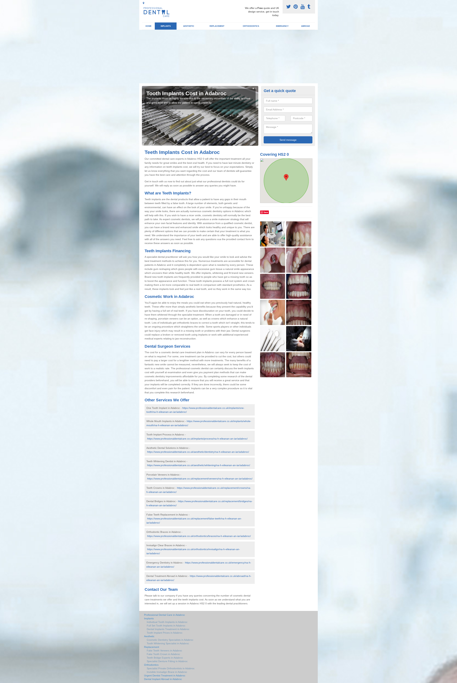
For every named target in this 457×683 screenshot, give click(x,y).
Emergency (282, 26)
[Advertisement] (228, 57)
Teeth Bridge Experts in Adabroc (165, 657)
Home (148, 26)
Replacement (217, 26)
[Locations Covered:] (143, 3)
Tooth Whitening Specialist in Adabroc (168, 643)
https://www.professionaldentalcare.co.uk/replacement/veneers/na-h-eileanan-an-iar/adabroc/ (199, 478)
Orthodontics (251, 26)
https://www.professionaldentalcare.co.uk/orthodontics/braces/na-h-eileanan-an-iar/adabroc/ (199, 536)
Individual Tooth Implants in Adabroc (167, 622)
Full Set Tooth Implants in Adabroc (166, 625)
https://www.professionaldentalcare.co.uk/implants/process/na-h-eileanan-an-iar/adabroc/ (197, 438)
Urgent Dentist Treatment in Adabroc (164, 675)
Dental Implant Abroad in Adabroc (163, 679)
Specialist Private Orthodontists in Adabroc (171, 668)
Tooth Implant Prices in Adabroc (164, 632)
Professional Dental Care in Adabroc (164, 614)
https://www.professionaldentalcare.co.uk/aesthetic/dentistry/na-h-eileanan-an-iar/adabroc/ (198, 451)
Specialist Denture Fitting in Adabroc (167, 661)
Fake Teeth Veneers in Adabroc (164, 650)
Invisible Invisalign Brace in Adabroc (167, 672)
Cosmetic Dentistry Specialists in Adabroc (170, 639)
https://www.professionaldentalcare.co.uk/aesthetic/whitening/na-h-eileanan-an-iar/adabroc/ (198, 465)
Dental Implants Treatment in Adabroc (168, 629)
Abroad (305, 26)
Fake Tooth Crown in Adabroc (163, 654)
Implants (166, 26)
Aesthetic (188, 26)
